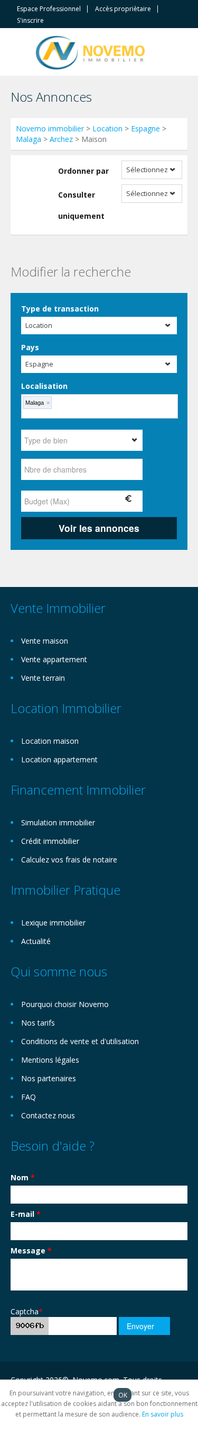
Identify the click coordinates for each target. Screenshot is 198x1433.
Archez (61, 139)
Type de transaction (60, 309)
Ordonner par (83, 171)
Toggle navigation (20, 53)
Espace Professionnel (49, 9)
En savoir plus (162, 1414)
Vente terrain (43, 678)
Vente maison (44, 641)
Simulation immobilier (58, 822)
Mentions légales (50, 1060)
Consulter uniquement (81, 205)
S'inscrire (30, 20)
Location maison (50, 741)
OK (122, 1395)
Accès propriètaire (123, 9)
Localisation (44, 386)
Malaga (28, 139)
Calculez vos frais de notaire (69, 860)
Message (31, 1250)
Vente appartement (54, 659)
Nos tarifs (38, 1023)
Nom (23, 1177)
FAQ (28, 1097)
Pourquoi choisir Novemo (65, 1004)
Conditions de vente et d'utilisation (80, 1041)
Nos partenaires (48, 1078)
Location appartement (59, 759)
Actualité (36, 941)
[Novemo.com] (90, 52)
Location (107, 128)
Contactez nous (48, 1115)
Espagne (145, 128)
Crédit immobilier (50, 841)
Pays (30, 347)
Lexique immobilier (53, 923)
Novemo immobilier (50, 128)
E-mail (26, 1214)
